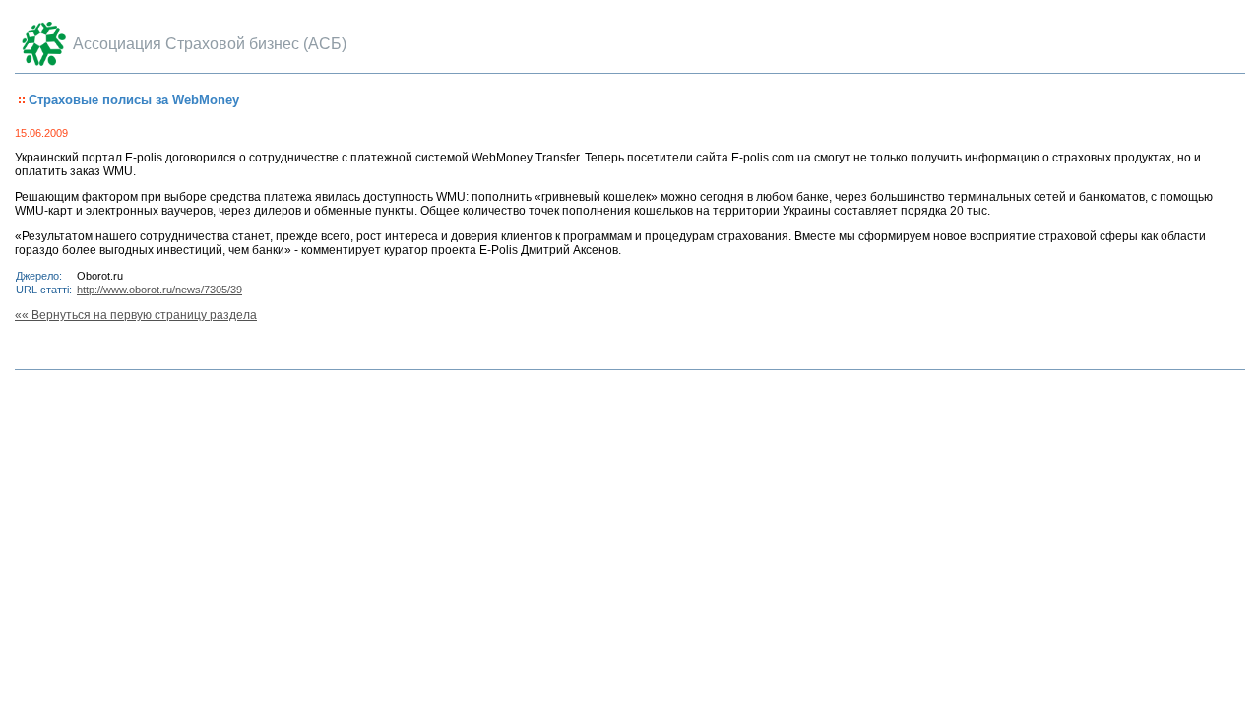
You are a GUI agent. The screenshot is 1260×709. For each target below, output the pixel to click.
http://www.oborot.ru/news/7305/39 (159, 289)
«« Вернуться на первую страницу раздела (136, 315)
